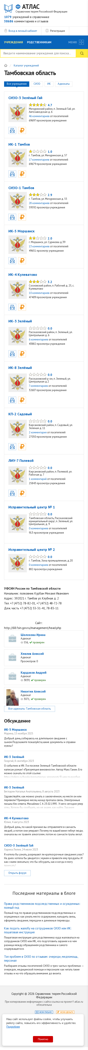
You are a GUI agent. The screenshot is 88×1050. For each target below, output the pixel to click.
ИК (49, 84)
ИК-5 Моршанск (21, 231)
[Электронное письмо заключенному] (12, 130)
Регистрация (57, 31)
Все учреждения (17, 84)
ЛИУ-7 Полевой (21, 460)
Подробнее (13, 1026)
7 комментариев (38, 386)
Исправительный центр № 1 (31, 507)
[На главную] (5, 65)
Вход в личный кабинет (23, 31)
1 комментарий (38, 479)
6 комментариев (38, 339)
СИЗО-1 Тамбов (21, 187)
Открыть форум (17, 873)
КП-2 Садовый (20, 414)
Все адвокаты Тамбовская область (29, 708)
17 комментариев (39, 159)
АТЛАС (41, 8)
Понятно (43, 1039)
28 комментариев (39, 203)
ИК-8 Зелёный (20, 367)
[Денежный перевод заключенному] (22, 130)
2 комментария (38, 432)
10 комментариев (39, 293)
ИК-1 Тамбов (19, 144)
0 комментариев (38, 528)
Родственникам (39, 42)
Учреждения (13, 42)
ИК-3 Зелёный (20, 321)
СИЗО (37, 84)
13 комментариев (39, 246)
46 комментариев (39, 116)
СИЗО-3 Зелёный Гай (25, 97)
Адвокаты (64, 84)
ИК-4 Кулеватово (22, 274)
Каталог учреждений (26, 65)
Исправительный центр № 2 (31, 549)
